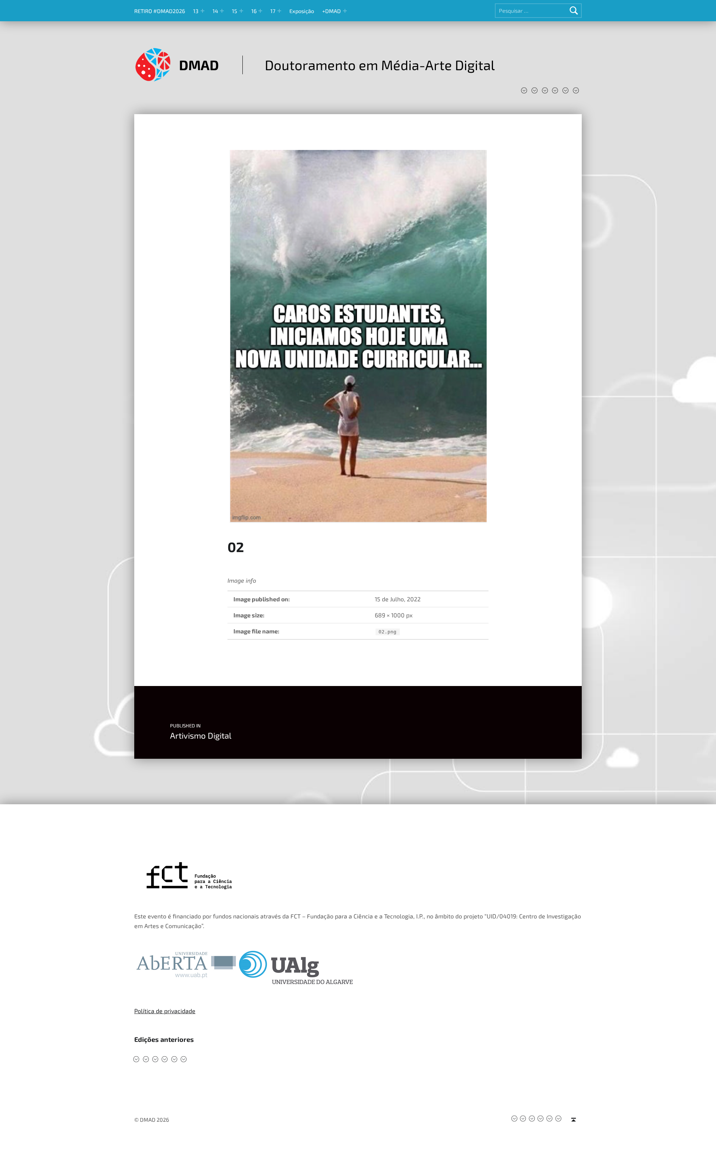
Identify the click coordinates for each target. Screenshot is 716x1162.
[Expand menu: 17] (279, 11)
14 (215, 11)
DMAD (199, 65)
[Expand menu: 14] (222, 11)
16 (254, 11)
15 (234, 11)
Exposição (301, 11)
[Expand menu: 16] (260, 11)
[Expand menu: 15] (241, 11)
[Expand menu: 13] (202, 11)
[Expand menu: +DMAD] (345, 11)
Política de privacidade (164, 1010)
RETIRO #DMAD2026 (159, 11)
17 (272, 11)
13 (195, 11)
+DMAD (331, 11)
